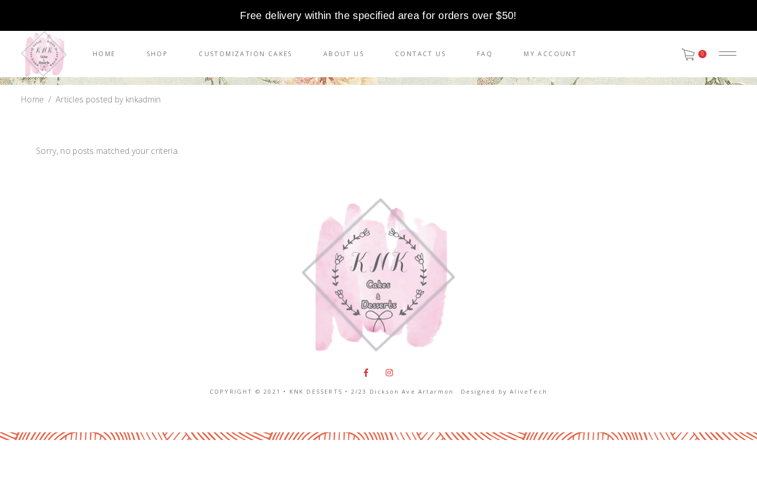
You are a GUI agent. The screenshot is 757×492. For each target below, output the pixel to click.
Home (32, 99)
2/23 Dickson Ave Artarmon (402, 391)
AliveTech (528, 391)
